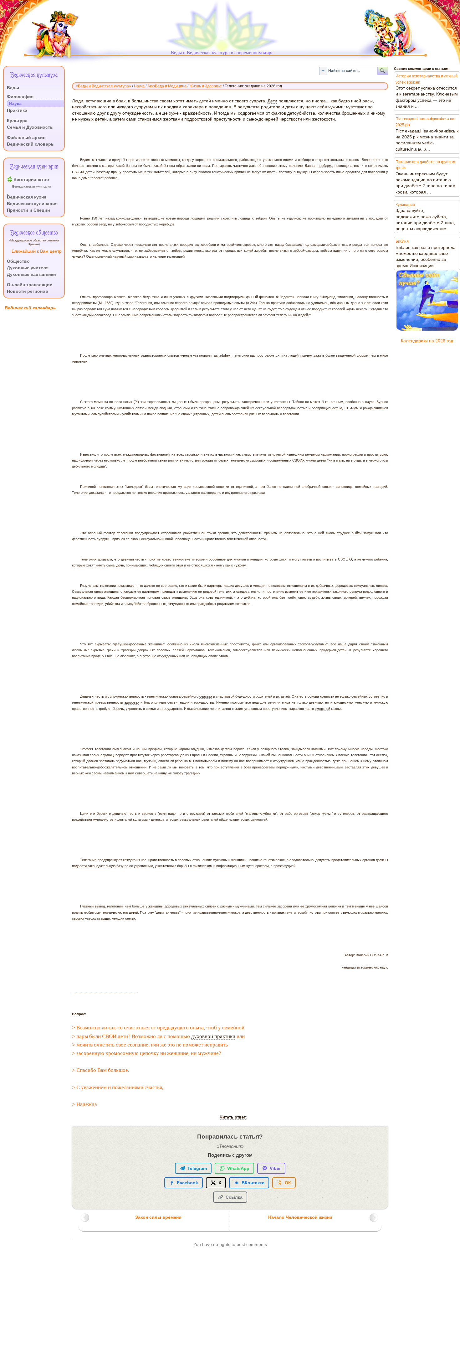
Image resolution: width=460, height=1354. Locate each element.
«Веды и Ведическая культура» (103, 86)
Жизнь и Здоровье (205, 86)
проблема (325, 166)
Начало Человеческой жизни (300, 1217)
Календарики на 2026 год (427, 340)
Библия (402, 241)
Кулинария (405, 205)
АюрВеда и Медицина (167, 86)
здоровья (132, 702)
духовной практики (213, 1036)
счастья (205, 696)
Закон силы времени (158, 1217)
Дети (272, 101)
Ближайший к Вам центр (37, 251)
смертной (322, 709)
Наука (139, 86)
